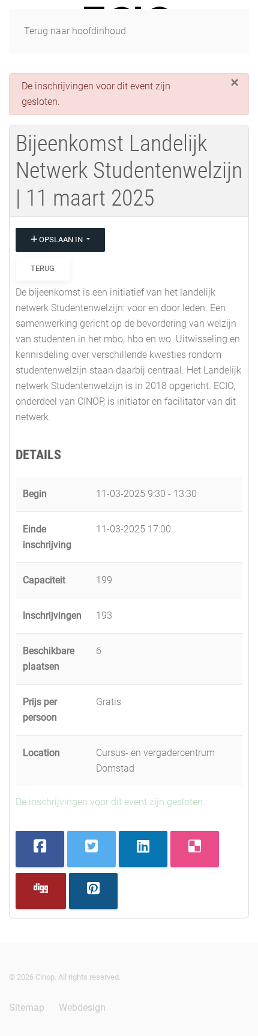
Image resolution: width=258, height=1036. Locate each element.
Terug (43, 268)
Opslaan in (61, 239)
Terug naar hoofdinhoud (75, 31)
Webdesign (82, 1007)
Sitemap (26, 1007)
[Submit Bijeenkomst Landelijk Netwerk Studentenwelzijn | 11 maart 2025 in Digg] (41, 891)
